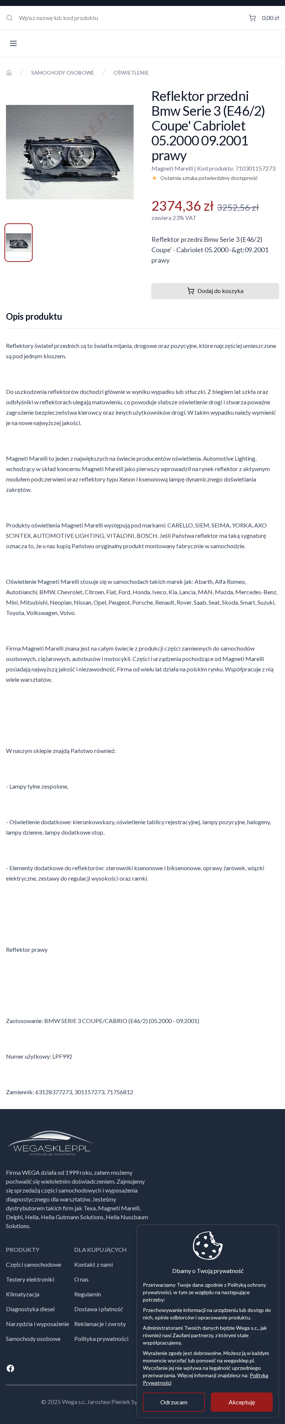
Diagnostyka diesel (30, 1308)
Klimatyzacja (22, 1294)
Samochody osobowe (33, 1338)
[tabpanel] (70, 152)
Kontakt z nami (93, 1264)
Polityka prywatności (101, 1338)
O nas (81, 1279)
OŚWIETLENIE (131, 72)
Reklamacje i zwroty (100, 1323)
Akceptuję (242, 1401)
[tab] (18, 242)
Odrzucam (173, 1401)
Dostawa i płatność (98, 1308)
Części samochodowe (33, 1264)
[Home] (9, 73)
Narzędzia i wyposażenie (37, 1323)
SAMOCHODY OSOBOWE (62, 72)
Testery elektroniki (30, 1279)
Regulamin (87, 1294)
